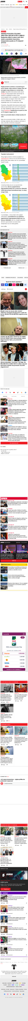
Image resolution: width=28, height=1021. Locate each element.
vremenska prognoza (11, 277)
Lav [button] (12, 962)
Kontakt (7, 989)
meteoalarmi (4, 158)
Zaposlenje (22, 991)
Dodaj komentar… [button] (8, 783)
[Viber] (2, 284)
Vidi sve (14, 560)
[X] (10, 284)
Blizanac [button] (7, 962)
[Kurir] (2, 2)
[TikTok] (21, 284)
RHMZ (3, 93)
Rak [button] (10, 962)
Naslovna (3, 29)
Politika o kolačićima (19, 989)
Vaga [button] (19, 962)
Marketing (3, 989)
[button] (26, 45)
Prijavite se (6, 889)
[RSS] (22, 392)
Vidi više (14, 976)
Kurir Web (6, 44)
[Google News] (25, 284)
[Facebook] (6, 284)
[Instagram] (14, 284)
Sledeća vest (21, 267)
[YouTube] (17, 284)
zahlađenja (7, 110)
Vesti (7, 29)
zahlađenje (20, 277)
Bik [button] (4, 962)
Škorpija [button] (22, 962)
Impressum (12, 989)
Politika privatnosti (7, 991)
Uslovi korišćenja (15, 991)
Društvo (10, 29)
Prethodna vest (7, 267)
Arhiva (25, 989)
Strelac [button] (25, 962)
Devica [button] (15, 962)
